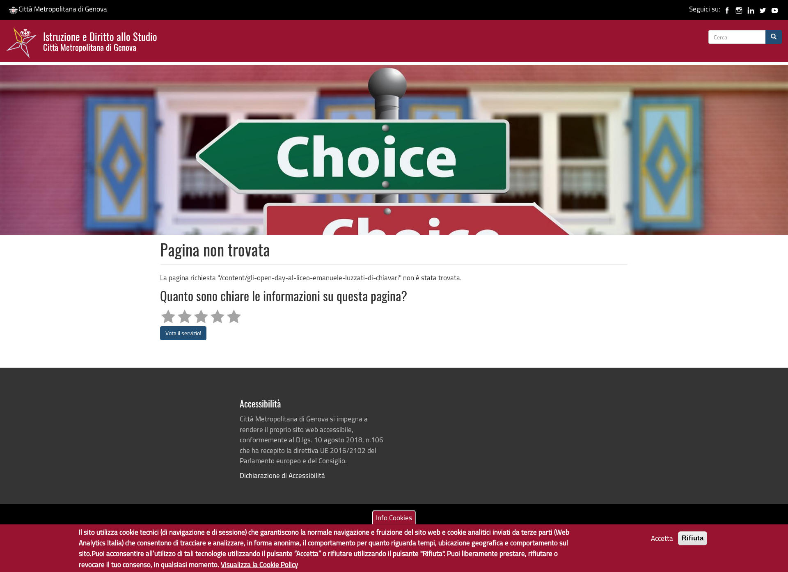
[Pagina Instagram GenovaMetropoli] (739, 9)
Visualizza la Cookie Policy (259, 564)
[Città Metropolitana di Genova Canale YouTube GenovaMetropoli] (775, 9)
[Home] (24, 44)
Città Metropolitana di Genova (62, 9)
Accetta (662, 538)
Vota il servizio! (183, 333)
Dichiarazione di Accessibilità (282, 475)
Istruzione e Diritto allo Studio (100, 40)
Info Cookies (394, 517)
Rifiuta (692, 538)
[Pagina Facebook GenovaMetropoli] (727, 9)
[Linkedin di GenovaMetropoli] (751, 9)
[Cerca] (773, 37)
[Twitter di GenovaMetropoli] (763, 9)
